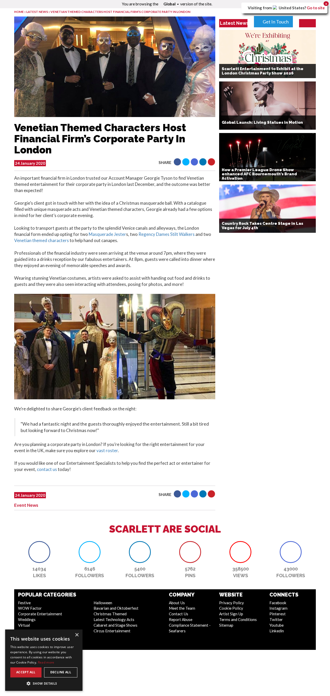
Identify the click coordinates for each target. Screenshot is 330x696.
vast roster (107, 450)
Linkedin (276, 630)
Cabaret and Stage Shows (115, 625)
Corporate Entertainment (40, 613)
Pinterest (277, 613)
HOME (19, 12)
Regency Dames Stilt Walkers (166, 234)
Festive (24, 602)
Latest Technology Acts (114, 619)
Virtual (24, 625)
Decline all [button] (60, 672)
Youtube (276, 625)
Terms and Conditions (238, 619)
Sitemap (226, 625)
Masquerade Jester (107, 234)
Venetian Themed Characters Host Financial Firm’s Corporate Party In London (120, 12)
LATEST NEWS (37, 12)
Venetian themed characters (41, 240)
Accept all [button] (26, 672)
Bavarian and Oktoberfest (116, 608)
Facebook (277, 602)
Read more (46, 662)
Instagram (278, 608)
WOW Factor (30, 608)
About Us (177, 602)
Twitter (276, 619)
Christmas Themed (110, 613)
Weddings (27, 619)
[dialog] (43, 660)
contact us (47, 469)
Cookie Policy (231, 608)
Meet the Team (182, 608)
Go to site (316, 7)
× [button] (77, 635)
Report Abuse (180, 619)
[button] (177, 162)
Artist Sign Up (231, 613)
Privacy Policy (231, 602)
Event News (26, 505)
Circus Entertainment (112, 630)
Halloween (103, 602)
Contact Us (178, 613)
